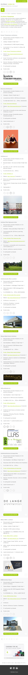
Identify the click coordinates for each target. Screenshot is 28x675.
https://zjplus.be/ (11, 176)
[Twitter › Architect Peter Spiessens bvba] (4, 258)
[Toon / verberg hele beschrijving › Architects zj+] (15, 179)
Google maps (15, 41)
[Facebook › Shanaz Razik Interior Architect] (7, 372)
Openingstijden (7, 187)
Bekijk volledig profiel (10, 83)
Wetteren (14, 342)
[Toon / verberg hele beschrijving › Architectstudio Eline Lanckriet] (15, 300)
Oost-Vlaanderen (7, 285)
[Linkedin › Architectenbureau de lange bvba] (10, 490)
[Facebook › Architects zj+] (7, 193)
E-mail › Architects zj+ (8, 173)
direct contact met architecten (10, 24)
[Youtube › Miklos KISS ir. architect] (14, 558)
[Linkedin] (17, 668)
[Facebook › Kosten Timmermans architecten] (7, 72)
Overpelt (10, 41)
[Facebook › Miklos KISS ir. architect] (7, 558)
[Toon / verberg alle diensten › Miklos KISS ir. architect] (15, 546)
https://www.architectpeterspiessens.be (15, 241)
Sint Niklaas (14, 459)
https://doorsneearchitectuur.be (14, 106)
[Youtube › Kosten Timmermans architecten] (14, 72)
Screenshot (6, 55)
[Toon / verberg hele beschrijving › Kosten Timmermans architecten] (15, 58)
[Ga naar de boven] (26, 84)
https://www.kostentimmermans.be (14, 54)
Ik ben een (22, 1)
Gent (13, 394)
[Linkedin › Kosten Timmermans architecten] (10, 72)
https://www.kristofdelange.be (13, 471)
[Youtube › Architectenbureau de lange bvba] (14, 490)
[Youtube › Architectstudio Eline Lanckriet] (14, 313)
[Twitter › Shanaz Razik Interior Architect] (4, 372)
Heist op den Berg (13, 228)
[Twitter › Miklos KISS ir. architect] (4, 558)
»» (16, 31)
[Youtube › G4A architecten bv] (14, 426)
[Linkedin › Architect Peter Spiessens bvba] (10, 258)
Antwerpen (5, 95)
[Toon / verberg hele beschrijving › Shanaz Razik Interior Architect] (15, 358)
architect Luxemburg (10, 21)
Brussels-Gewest (7, 162)
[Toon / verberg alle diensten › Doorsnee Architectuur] (15, 115)
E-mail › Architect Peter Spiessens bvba (12, 238)
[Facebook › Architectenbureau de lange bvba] (7, 490)
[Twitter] (11, 668)
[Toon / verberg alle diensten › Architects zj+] (15, 183)
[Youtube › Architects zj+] (14, 193)
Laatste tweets (7, 420)
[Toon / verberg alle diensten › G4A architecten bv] (15, 414)
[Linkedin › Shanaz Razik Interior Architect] (10, 372)
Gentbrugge (14, 285)
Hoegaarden (14, 586)
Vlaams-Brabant (6, 586)
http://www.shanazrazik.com (13, 355)
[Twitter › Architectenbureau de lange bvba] (4, 490)
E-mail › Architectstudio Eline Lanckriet (11, 295)
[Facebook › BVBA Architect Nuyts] (7, 614)
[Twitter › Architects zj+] (4, 193)
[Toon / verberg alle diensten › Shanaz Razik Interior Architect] (15, 362)
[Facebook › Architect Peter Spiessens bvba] (7, 258)
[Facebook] (14, 668)
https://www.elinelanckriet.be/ (13, 297)
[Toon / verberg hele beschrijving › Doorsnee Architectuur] (15, 111)
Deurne (10, 95)
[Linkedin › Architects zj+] (10, 193)
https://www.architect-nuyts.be (14, 598)
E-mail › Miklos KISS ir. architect (10, 535)
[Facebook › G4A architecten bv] (7, 426)
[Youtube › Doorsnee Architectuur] (14, 127)
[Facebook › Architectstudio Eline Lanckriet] (7, 313)
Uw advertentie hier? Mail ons (14, 658)
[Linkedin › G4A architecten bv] (10, 426)
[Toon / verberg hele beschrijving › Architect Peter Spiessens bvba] (15, 245)
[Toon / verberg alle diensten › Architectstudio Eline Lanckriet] (15, 304)
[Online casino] (14, 644)
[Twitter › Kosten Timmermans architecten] (4, 72)
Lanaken (10, 526)
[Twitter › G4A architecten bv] (4, 426)
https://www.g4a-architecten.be (14, 406)
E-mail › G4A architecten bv (9, 403)
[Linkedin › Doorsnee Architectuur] (10, 127)
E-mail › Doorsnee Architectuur (10, 103)
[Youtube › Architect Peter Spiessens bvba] (14, 258)
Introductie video (20, 552)
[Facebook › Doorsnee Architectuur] (7, 127)
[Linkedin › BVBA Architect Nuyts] (10, 614)
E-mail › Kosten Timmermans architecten (12, 51)
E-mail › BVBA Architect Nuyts (10, 596)
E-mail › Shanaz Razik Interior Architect (11, 352)
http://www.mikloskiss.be (12, 538)
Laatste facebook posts (9, 121)
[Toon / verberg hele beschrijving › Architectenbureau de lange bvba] (15, 474)
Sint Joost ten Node (16, 162)
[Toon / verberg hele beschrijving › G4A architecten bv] (15, 410)
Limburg (5, 41)
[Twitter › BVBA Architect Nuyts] (4, 614)
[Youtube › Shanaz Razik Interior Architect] (14, 372)
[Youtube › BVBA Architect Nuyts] (14, 614)
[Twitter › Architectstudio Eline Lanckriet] (4, 313)
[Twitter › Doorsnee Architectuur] (4, 127)
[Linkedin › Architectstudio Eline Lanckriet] (10, 313)
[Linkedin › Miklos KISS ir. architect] (10, 558)
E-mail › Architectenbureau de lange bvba (12, 468)
